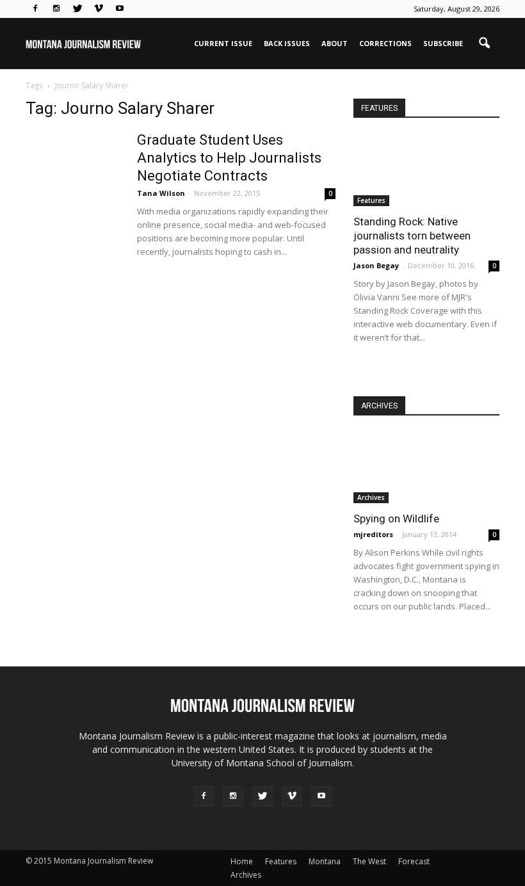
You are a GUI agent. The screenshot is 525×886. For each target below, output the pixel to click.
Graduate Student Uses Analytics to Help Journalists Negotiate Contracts (229, 158)
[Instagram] (56, 9)
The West (369, 861)
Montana (325, 861)
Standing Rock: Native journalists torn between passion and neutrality (412, 235)
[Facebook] (35, 9)
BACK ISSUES (287, 43)
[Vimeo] (98, 9)
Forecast (414, 861)
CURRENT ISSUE (223, 43)
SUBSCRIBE (443, 43)
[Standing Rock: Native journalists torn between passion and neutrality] (426, 170)
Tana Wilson (161, 193)
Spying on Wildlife (396, 518)
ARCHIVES (379, 405)
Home (241, 861)
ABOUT (334, 43)
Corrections (385, 43)
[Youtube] (119, 9)
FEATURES (379, 108)
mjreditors (373, 534)
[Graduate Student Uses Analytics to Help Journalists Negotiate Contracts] (74, 179)
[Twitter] (77, 9)
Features (371, 200)
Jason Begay (376, 265)
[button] (484, 43)
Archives (371, 497)
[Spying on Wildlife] (426, 468)
